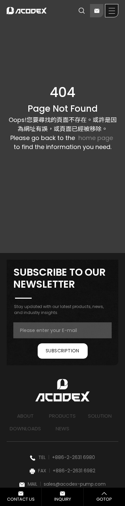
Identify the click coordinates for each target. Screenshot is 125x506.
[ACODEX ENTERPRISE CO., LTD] (27, 10)
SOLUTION (100, 415)
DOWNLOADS (25, 428)
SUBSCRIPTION (62, 350)
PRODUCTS (62, 415)
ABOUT (25, 415)
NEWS (62, 428)
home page (95, 138)
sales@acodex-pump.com (75, 484)
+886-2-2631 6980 (73, 457)
